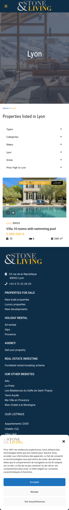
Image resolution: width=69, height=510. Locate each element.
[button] (63, 441)
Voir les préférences (34, 501)
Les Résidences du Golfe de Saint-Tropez (29, 390)
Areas (9, 159)
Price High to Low (16, 167)
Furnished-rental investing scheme (25, 365)
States (9, 144)
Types (9, 129)
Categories (12, 136)
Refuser (35, 492)
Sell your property (15, 349)
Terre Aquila (12, 395)
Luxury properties (15, 304)
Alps (7, 329)
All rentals (10, 324)
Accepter (34, 482)
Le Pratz (10, 385)
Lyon (9, 152)
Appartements (13, 423)
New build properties (17, 299)
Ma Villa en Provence (17, 400)
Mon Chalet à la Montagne (20, 404)
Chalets (9, 428)
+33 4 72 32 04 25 (20, 283)
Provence (10, 334)
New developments (16, 309)
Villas (8, 434)
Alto (7, 380)
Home (6, 108)
